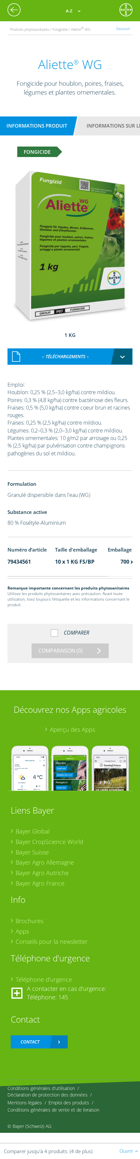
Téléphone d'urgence (44, 979)
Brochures (29, 921)
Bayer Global (32, 831)
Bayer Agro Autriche (42, 873)
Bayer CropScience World (49, 842)
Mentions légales (24, 1102)
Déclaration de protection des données (47, 1095)
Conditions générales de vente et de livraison (53, 1110)
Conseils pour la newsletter (52, 941)
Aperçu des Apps (72, 729)
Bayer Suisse (32, 852)
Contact (30, 1042)
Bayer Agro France (40, 883)
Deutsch (123, 28)
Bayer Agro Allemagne (45, 862)
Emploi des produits (69, 1102)
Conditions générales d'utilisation (41, 1088)
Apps (22, 931)
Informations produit (37, 125)
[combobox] (70, 356)
